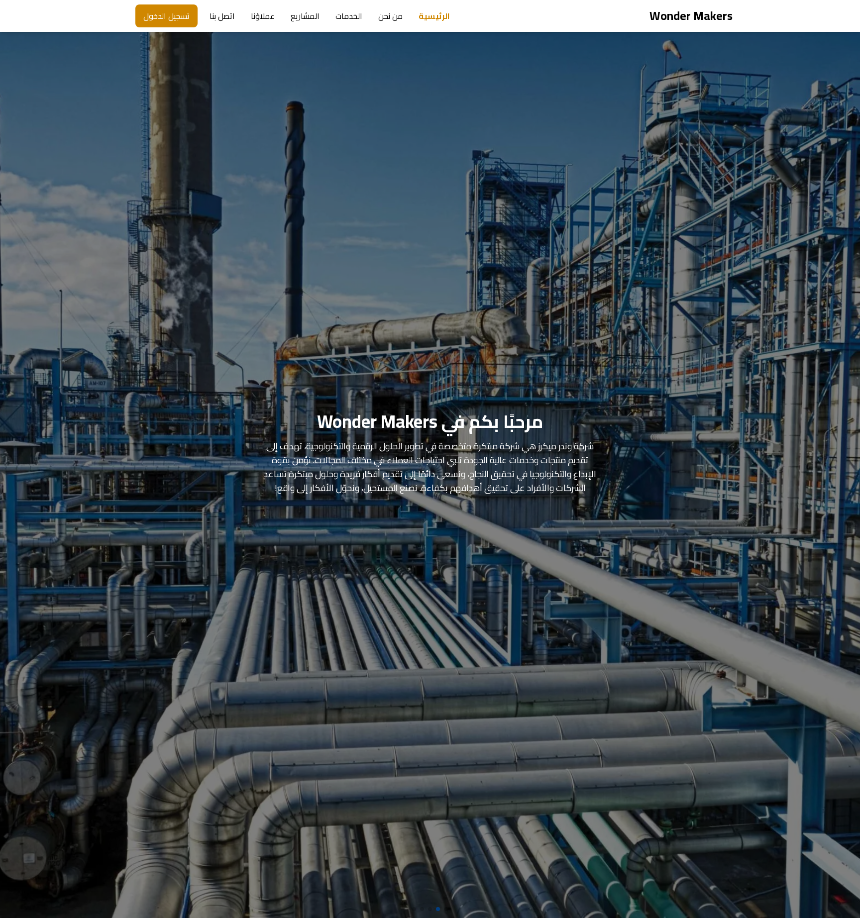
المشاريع (305, 15)
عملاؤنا (263, 15)
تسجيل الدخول (166, 15)
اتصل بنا (222, 15)
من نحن (390, 15)
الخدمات (348, 15)
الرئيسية (434, 15)
